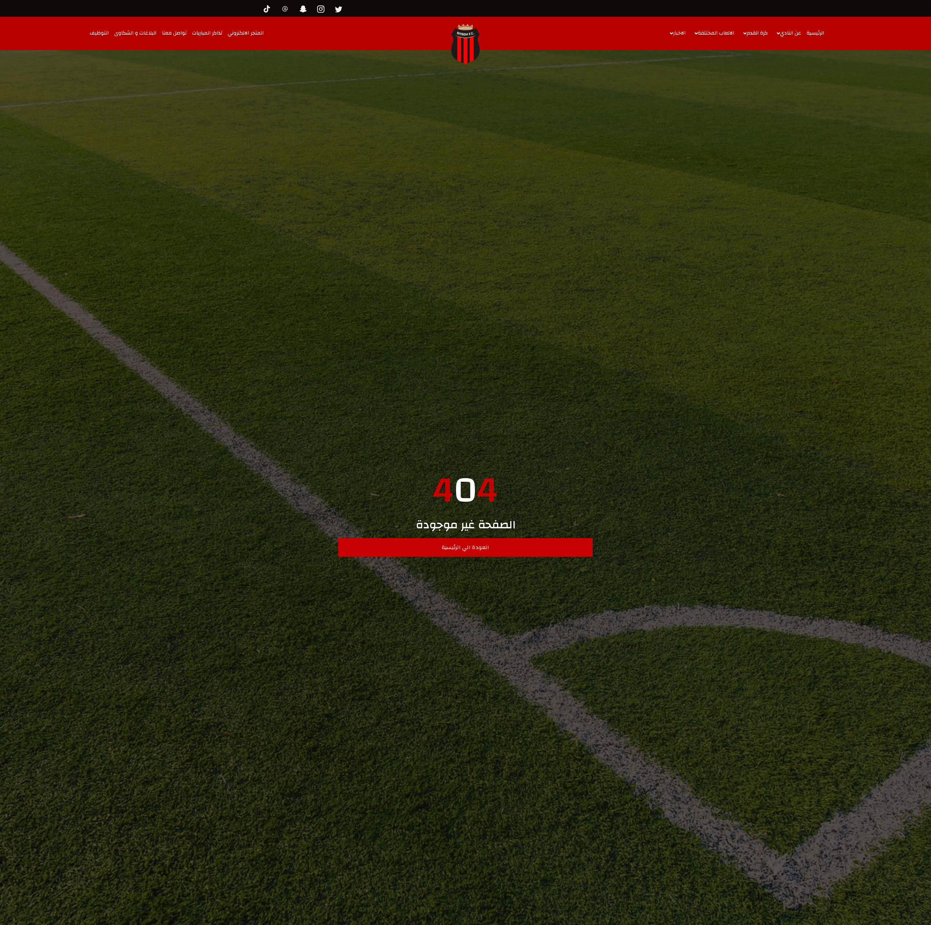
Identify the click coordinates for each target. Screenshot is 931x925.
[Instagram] (322, 8)
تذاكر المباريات (207, 33)
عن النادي (790, 33)
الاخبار (679, 33)
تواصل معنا (174, 33)
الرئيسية (815, 33)
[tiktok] (269, 8)
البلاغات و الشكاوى (135, 33)
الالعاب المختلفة (716, 33)
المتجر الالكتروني (246, 33)
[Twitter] (340, 8)
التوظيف (99, 33)
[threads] (286, 8)
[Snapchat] (304, 8)
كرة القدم (757, 33)
